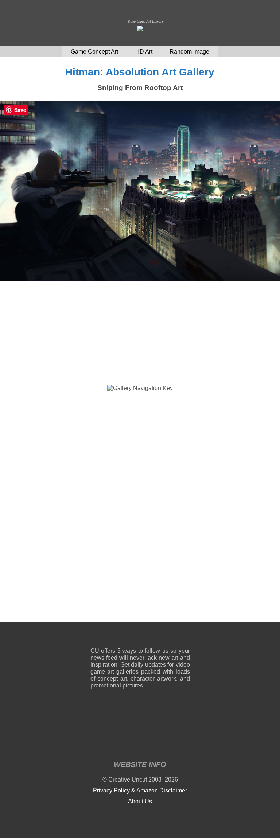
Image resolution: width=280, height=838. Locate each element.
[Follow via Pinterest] (184, 636)
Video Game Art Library (145, 21)
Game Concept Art (94, 51)
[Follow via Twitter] (162, 636)
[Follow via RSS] (95, 636)
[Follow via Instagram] (118, 636)
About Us (140, 801)
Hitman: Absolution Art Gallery (139, 72)
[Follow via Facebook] (140, 636)
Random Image (189, 51)
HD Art (143, 51)
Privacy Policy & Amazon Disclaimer (140, 790)
